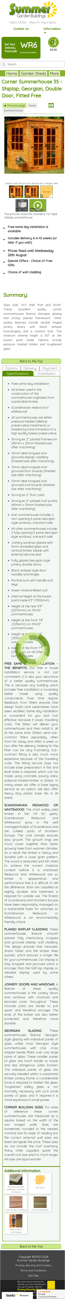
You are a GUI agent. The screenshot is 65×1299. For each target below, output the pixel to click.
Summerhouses (13, 110)
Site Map (33, 1275)
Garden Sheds (33, 73)
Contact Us (21, 29)
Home (11, 73)
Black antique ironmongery (16, 1230)
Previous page (14, 105)
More (54, 73)
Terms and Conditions (33, 1270)
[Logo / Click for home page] (32, 10)
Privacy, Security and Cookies (33, 1265)
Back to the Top (31, 361)
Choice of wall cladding (24, 272)
